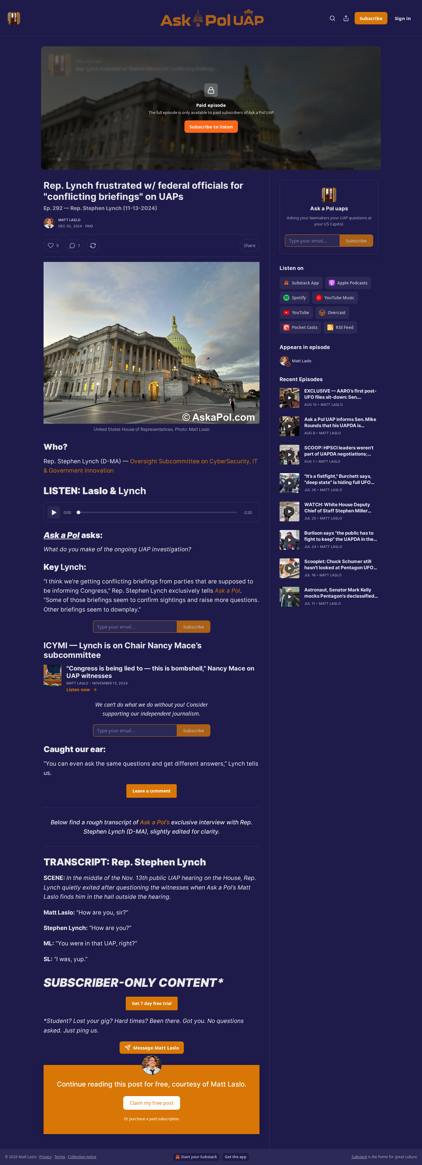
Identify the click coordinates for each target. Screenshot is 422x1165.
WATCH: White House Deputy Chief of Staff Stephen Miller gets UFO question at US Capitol (340, 508)
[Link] (35, 447)
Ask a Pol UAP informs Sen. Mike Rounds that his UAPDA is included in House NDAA (340, 422)
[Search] (332, 18)
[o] (289, 398)
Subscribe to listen (211, 127)
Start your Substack (199, 1156)
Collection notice (82, 1156)
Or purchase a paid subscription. (151, 1118)
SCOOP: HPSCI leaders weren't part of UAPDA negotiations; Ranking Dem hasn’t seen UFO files (338, 451)
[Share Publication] (346, 18)
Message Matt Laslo (156, 1048)
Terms (59, 1156)
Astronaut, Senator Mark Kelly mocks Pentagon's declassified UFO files (339, 593)
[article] (329, 397)
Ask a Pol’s (154, 822)
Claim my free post (152, 1102)
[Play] (54, 512)
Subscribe (371, 18)
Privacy (45, 1156)
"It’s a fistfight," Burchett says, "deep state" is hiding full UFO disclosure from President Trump (341, 479)
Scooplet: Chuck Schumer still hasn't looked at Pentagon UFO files (338, 564)
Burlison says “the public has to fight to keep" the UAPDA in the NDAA (338, 536)
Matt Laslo (69, 220)
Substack (359, 1156)
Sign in (403, 18)
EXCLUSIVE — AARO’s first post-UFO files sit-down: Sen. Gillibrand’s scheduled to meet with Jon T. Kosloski (340, 394)
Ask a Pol (62, 535)
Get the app (236, 1156)
